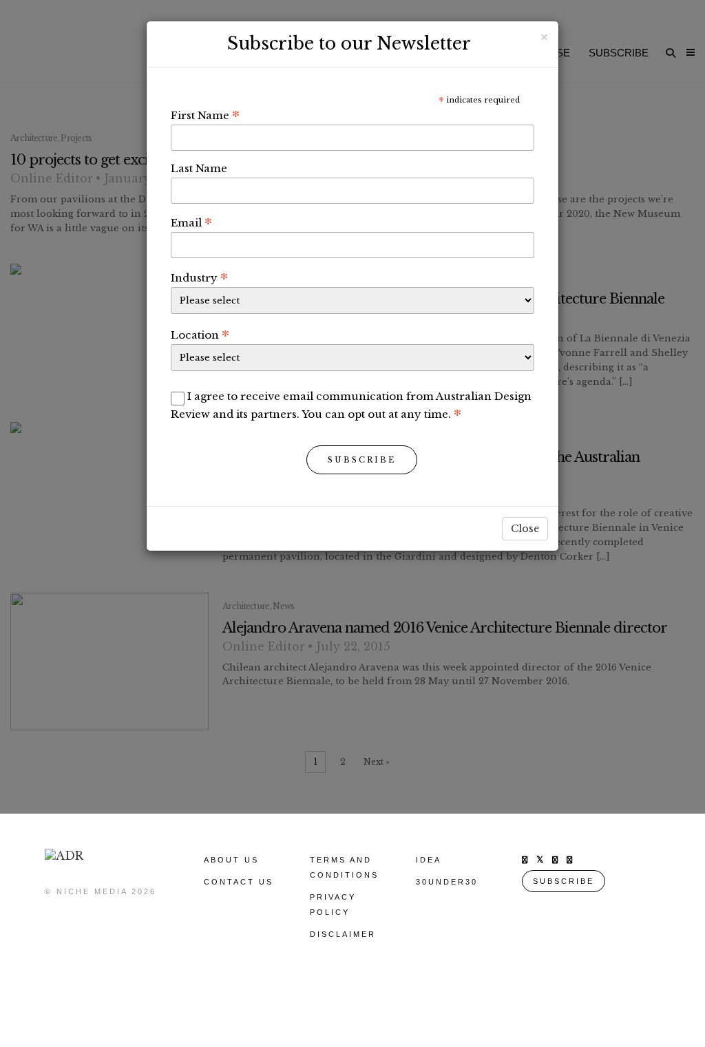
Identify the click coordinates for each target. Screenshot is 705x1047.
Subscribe (362, 460)
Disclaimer (343, 934)
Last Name (199, 168)
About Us (231, 860)
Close (525, 528)
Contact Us (238, 882)
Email (191, 222)
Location (200, 334)
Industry (199, 277)
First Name (205, 115)
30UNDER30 (447, 882)
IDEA (428, 860)
